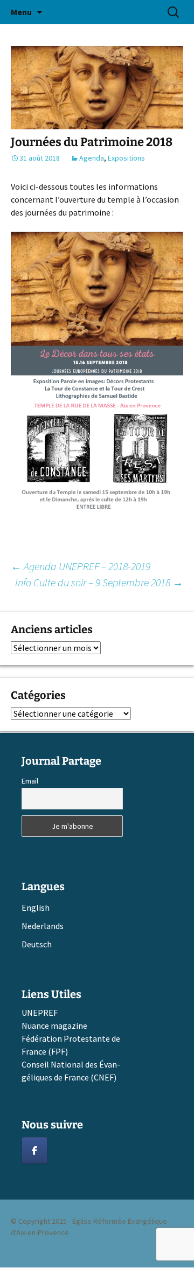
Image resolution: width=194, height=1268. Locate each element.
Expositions (126, 158)
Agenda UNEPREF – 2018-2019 (80, 566)
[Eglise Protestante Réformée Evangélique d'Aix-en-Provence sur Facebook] (34, 1150)
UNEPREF (40, 1012)
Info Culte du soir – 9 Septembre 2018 (99, 582)
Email (30, 781)
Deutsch (37, 944)
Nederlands (43, 925)
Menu (21, 11)
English (36, 907)
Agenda (91, 158)
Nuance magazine (54, 1025)
